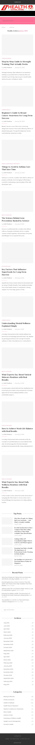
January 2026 (8, 638)
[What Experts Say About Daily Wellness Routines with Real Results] (17, 465)
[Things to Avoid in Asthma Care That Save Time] (17, 150)
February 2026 (8, 635)
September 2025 (8, 650)
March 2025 (7, 660)
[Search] (33, 13)
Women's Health (18, 724)
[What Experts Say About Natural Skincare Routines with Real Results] (17, 358)
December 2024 (8, 669)
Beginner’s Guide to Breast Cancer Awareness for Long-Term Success (17, 115)
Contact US (17, 2)
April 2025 (7, 656)
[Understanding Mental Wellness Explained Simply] (17, 306)
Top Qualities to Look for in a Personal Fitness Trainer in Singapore (23, 561)
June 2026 (7, 626)
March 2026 (7, 632)
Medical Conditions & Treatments (18, 709)
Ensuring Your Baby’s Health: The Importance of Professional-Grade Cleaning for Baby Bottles (23, 551)
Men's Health (18, 712)
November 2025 (8, 644)
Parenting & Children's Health (18, 718)
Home (3, 27)
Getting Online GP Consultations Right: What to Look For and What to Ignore (23, 540)
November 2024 (8, 672)
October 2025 (8, 647)
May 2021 (6, 684)
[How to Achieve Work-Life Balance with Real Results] (17, 412)
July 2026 (6, 623)
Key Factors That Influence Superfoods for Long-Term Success (14, 272)
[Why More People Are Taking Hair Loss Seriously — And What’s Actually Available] (7, 521)
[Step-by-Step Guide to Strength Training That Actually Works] (17, 44)
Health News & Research (18, 706)
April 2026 (6, 629)
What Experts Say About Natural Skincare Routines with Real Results (16, 377)
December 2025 (8, 641)
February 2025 (8, 663)
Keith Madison (8, 67)
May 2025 (6, 653)
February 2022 (8, 681)
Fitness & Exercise (18, 699)
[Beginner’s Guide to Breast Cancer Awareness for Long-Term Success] (17, 96)
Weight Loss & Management (18, 721)
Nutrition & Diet (18, 715)
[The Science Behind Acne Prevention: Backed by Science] (17, 201)
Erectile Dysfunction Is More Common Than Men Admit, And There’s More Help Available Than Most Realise (23, 530)
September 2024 (8, 678)
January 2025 (8, 666)
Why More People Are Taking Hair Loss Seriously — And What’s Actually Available (23, 520)
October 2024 (8, 675)
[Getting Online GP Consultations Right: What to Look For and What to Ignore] (7, 541)
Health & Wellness (18, 703)
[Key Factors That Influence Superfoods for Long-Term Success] (17, 252)
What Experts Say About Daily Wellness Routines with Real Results (15, 484)
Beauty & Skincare (18, 696)
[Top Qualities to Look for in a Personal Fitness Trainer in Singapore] (7, 562)
